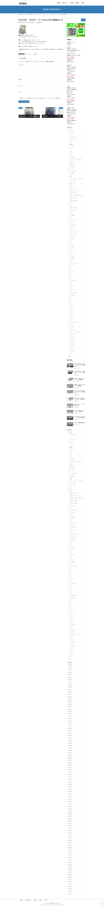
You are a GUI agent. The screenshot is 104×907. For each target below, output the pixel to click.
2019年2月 (70, 735)
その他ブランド (71, 188)
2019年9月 (70, 718)
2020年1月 (70, 708)
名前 (20, 79)
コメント (21, 64)
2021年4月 (70, 677)
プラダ (70, 297)
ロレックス (71, 324)
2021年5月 (70, 674)
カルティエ (71, 229)
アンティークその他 (72, 171)
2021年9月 (70, 667)
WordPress (47, 904)
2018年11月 (70, 743)
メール (21, 85)
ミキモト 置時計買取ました (79, 422)
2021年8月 (70, 670)
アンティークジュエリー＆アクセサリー (76, 178)
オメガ (70, 217)
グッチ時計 (71, 246)
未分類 (69, 356)
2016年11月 (70, 801)
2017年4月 (70, 789)
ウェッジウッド (71, 202)
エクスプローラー (72, 329)
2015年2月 (70, 830)
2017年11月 (70, 772)
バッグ (70, 149)
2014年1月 (70, 857)
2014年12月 (70, 833)
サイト (20, 91)
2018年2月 (70, 764)
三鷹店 (68, 86)
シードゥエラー (72, 339)
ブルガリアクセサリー (73, 292)
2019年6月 (70, 726)
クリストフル (71, 239)
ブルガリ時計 (71, 295)
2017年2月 (70, 794)
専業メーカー (71, 163)
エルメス (70, 205)
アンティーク (70, 168)
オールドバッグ (71, 183)
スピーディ (71, 317)
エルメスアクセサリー (73, 207)
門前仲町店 (69, 65)
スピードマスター (72, 224)
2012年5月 (70, 891)
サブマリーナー (72, 336)
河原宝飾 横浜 (70, 107)
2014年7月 (70, 845)
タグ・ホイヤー (71, 270)
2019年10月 (70, 716)
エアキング (72, 334)
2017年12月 (70, 769)
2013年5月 (70, 876)
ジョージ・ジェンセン (73, 263)
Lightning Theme (52, 904)
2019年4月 (70, 730)
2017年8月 (70, 779)
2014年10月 (70, 837)
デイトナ (71, 346)
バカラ (70, 278)
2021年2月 (70, 682)
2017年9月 (70, 777)
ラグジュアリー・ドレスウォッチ (75, 159)
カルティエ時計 (72, 236)
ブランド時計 (71, 156)
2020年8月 (70, 691)
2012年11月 (70, 886)
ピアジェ (70, 283)
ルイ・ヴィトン (71, 312)
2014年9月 (70, 840)
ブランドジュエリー (72, 139)
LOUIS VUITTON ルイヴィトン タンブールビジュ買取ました (79, 365)
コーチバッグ (71, 251)
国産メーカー (71, 161)
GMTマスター (72, 326)
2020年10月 (70, 687)
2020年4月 (70, 701)
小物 (70, 151)
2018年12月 (70, 740)
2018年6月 (70, 755)
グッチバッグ (71, 244)
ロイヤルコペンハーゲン (73, 322)
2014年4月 (70, 852)
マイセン (70, 302)
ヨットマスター (72, 351)
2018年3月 (70, 762)
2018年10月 (70, 745)
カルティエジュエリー (73, 232)
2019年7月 (70, 723)
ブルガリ (70, 290)
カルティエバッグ (72, 234)
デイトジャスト (72, 343)
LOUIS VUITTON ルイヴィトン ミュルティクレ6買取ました (79, 372)
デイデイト (71, 341)
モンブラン (71, 307)
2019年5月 (70, 728)
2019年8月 (70, 721)
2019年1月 (70, 738)
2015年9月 (70, 813)
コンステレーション (73, 219)
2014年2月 (70, 854)
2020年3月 (70, 704)
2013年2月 (70, 884)
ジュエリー (71, 141)
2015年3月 (70, 828)
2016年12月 (70, 798)
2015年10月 (70, 811)
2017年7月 (70, 781)
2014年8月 (70, 842)
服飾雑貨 (71, 144)
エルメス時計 (71, 214)
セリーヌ (70, 268)
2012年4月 (70, 893)
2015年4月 (70, 825)
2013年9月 (70, 867)
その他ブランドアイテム (74, 190)
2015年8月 (70, 815)
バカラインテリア (72, 280)
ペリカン (70, 300)
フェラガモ (71, 285)
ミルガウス (71, 348)
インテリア (71, 134)
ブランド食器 (71, 166)
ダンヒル (70, 273)
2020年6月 (70, 696)
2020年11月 (70, 684)
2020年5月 (70, 699)
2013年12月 (70, 859)
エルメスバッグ (72, 210)
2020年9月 (70, 689)
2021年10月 (70, 665)
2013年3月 (70, 881)
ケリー (71, 212)
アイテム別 (70, 129)
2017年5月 (70, 786)
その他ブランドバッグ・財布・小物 (76, 195)
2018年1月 (70, 767)
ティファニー (71, 275)
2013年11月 (70, 862)
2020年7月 (70, 694)
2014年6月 (70, 847)
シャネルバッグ (72, 256)
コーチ (70, 249)
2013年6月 (70, 874)
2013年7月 (70, 871)
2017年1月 (70, 796)
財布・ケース (71, 319)
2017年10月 (70, 774)
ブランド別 (70, 185)
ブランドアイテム (72, 132)
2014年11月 (70, 835)
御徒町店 (69, 47)
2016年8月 (70, 806)
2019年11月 (70, 713)
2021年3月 (70, 679)
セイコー (70, 266)
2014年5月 (70, 850)
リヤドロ (70, 309)
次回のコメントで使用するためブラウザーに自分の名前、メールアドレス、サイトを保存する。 (40, 98)
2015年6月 (70, 820)
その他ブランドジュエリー (74, 193)
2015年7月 (70, 818)
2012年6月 (70, 888)
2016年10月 (70, 803)
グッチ (70, 241)
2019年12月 (70, 711)
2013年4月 (70, 879)
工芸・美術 (71, 173)
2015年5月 (70, 823)
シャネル (70, 253)
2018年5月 (70, 757)
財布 (70, 154)
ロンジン (70, 353)
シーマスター (71, 222)
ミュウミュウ (71, 305)
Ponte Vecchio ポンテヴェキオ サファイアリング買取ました (79, 392)
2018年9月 (70, 747)
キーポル (71, 314)
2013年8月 (70, 869)
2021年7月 (70, 672)
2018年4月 (70, 760)
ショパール (71, 261)
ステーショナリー (72, 137)
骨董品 (70, 176)
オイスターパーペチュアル (74, 331)
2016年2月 (70, 808)
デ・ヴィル (71, 227)
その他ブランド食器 (73, 200)
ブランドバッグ (71, 146)
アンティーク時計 (72, 180)
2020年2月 (70, 706)
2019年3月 (70, 733)
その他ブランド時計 (73, 197)
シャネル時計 (71, 258)
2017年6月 (70, 784)
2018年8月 (70, 750)
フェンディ (71, 288)
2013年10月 (70, 864)
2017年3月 (70, 791)
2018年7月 (70, 752)
